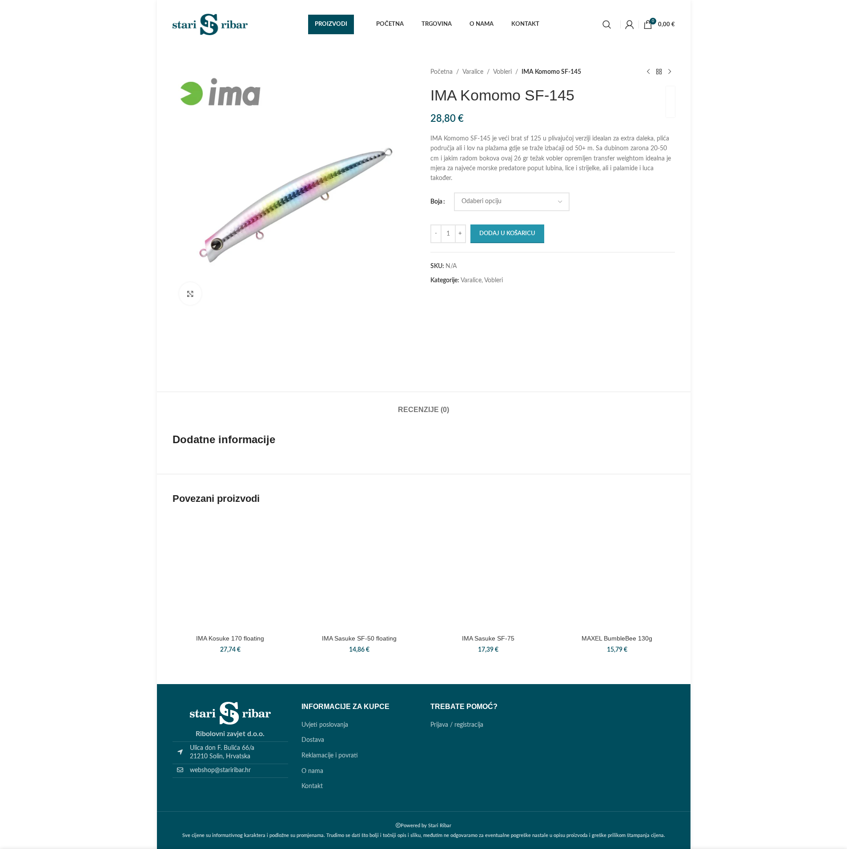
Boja (436, 202)
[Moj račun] (629, 24)
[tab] (423, 405)
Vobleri (502, 72)
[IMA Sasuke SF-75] (488, 572)
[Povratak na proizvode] (659, 72)
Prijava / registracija (456, 725)
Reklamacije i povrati (329, 756)
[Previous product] (648, 72)
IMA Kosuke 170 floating (230, 638)
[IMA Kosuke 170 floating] (230, 572)
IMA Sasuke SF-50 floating (359, 638)
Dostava (312, 740)
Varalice (472, 72)
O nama (312, 771)
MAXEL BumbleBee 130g (617, 638)
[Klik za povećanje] (190, 293)
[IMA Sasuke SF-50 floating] (359, 572)
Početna (441, 72)
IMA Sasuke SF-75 (488, 638)
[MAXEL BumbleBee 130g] (617, 572)
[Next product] (669, 72)
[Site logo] (210, 24)
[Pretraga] (607, 24)
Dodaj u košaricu (507, 233)
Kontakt (312, 786)
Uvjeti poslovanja (324, 725)
